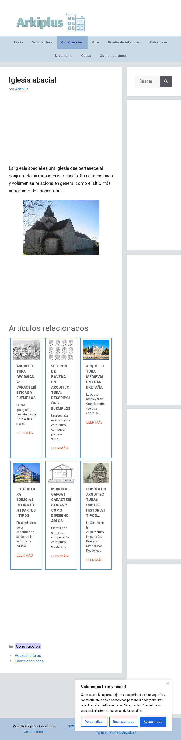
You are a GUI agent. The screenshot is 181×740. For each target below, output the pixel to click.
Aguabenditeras (28, 655)
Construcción (72, 42)
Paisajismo (158, 42)
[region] (123, 705)
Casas (86, 56)
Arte (95, 42)
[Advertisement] (61, 132)
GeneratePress (34, 732)
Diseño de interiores (124, 42)
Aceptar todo (153, 721)
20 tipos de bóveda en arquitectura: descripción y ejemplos (60, 387)
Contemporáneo (113, 56)
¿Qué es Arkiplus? (122, 733)
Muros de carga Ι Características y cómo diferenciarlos (61, 505)
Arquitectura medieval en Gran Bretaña (95, 376)
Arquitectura (42, 42)
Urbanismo (63, 56)
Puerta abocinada (29, 661)
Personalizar (94, 721)
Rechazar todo (123, 721)
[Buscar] (166, 81)
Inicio (18, 42)
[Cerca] (167, 683)
